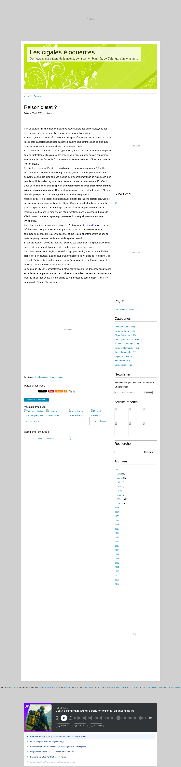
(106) (127, 343)
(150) (125, 335)
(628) (125, 326)
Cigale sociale (41, 376)
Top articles (67, 687)
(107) (128, 339)
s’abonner (65, 726)
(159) (125, 330)
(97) (125, 351)
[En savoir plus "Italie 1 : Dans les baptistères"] (136, 415)
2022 (117, 520)
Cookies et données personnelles (153, 687)
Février (120, 499)
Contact (37, 96)
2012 (117, 562)
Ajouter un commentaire (47, 439)
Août (119, 473)
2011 (117, 566)
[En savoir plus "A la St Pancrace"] (136, 429)
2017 (117, 541)
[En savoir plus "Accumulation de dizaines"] (122, 415)
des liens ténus (90, 225)
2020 (117, 528)
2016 (117, 545)
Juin (119, 482)
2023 (117, 515)
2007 (117, 583)
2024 (117, 511)
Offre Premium (134, 687)
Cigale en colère (56, 376)
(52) (123, 364)
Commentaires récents (124, 308)
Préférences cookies (173, 687)
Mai (119, 486)
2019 (117, 532)
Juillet (120, 477)
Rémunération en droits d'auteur (115, 687)
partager (82, 726)
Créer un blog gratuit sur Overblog (49, 687)
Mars (119, 494)
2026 (117, 469)
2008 (117, 579)
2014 (117, 554)
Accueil (27, 96)
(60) (122, 360)
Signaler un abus (88, 687)
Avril (119, 490)
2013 (117, 558)
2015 (117, 549)
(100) (127, 347)
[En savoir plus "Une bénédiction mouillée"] (150, 415)
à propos (98, 726)
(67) (124, 356)
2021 (117, 524)
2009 (117, 575)
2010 (117, 571)
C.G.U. (99, 687)
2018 (117, 537)
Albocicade (15, 687)
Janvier (120, 503)
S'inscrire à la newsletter (36, 400)
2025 (117, 507)
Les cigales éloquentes (62, 52)
